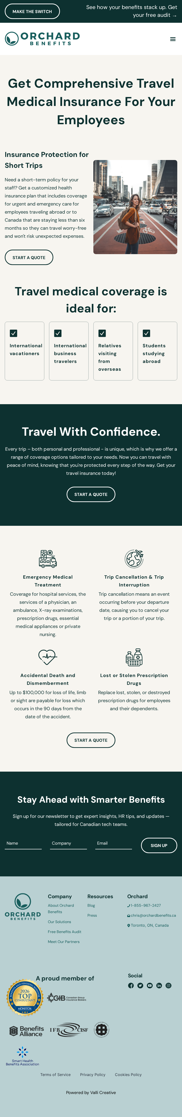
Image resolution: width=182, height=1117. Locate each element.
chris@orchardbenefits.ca (153, 915)
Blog (91, 905)
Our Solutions (59, 921)
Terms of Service (55, 1074)
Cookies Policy (128, 1074)
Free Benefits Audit (64, 931)
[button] (172, 39)
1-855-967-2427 (146, 905)
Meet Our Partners (64, 941)
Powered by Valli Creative (91, 1092)
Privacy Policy (92, 1074)
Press (92, 915)
